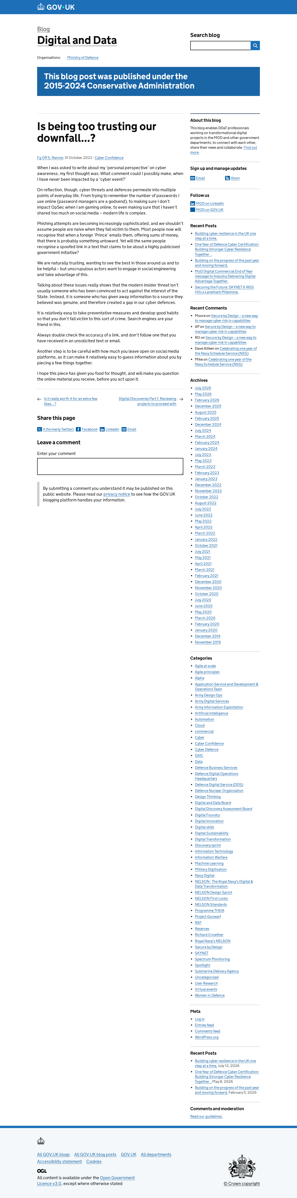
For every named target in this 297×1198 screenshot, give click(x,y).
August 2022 (205, 503)
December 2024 (208, 424)
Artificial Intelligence (211, 713)
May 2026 (203, 394)
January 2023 (206, 479)
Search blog (205, 35)
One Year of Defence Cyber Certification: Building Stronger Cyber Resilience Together (227, 249)
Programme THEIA (209, 910)
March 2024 (205, 436)
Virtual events (206, 989)
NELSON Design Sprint (213, 892)
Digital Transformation (213, 839)
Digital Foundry (207, 815)
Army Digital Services (212, 701)
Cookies (94, 1161)
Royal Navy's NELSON (212, 941)
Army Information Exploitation (219, 707)
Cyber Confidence (109, 157)
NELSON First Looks (211, 898)
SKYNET (201, 953)
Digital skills (204, 827)
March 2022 (205, 533)
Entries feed (204, 1025)
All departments (156, 1154)
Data (199, 761)
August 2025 (205, 412)
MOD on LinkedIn (210, 203)
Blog (43, 29)
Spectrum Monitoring (212, 959)
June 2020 (204, 606)
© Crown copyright (242, 1183)
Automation (204, 719)
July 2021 (202, 551)
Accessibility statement (59, 1161)
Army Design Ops (208, 695)
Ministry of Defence (82, 57)
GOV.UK (128, 1154)
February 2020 (207, 624)
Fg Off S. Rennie (50, 157)
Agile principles (207, 672)
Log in (200, 1019)
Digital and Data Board (213, 802)
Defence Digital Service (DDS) (219, 784)
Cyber (199, 737)
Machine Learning (209, 863)
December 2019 (207, 636)
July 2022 (203, 509)
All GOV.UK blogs (53, 1154)
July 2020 (203, 600)
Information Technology (214, 851)
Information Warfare (211, 857)
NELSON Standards (211, 904)
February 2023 (207, 473)
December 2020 (208, 581)
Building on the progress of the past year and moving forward (227, 1090)
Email (131, 429)
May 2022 (203, 521)
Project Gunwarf (208, 916)
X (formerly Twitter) (58, 429)
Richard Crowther (209, 934)
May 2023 (203, 460)
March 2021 (204, 569)
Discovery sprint (208, 845)
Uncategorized (207, 977)
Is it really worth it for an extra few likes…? (70, 401)
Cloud (200, 725)
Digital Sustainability (211, 833)
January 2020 (206, 630)
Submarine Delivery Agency (217, 971)
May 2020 (203, 612)
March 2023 (205, 466)
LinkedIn (112, 429)
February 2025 (207, 418)
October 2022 (206, 497)
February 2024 (207, 442)
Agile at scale (205, 666)
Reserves (202, 928)
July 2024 (203, 430)
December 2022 (208, 485)
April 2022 (204, 527)
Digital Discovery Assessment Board (223, 808)
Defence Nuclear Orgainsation (219, 790)
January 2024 (206, 448)
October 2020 (206, 594)
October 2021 (206, 545)
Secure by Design (209, 947)
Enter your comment (56, 453)
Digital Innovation (209, 821)
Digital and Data (77, 40)
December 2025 (208, 406)
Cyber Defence (206, 749)
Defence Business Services (216, 767)
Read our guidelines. (206, 1116)
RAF (198, 922)
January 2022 (206, 539)
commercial (204, 731)
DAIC (199, 755)
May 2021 (203, 557)
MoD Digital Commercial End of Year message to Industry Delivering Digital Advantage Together (225, 276)
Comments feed (207, 1031)
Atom (235, 178)
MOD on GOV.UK (209, 209)
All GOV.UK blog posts (95, 1154)
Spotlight (202, 965)
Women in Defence (210, 995)
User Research (206, 983)
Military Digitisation (211, 869)
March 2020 (205, 618)
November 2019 (208, 642)
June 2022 (204, 515)
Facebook (89, 429)
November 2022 (208, 491)
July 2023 (203, 454)
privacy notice (116, 494)
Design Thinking (208, 796)
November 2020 (208, 588)
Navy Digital (204, 875)
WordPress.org (207, 1037)
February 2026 (207, 400)
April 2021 (203, 563)
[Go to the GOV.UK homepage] (56, 7)
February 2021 (206, 575)
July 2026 (203, 388)
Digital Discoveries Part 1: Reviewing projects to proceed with (147, 401)
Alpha (199, 678)
